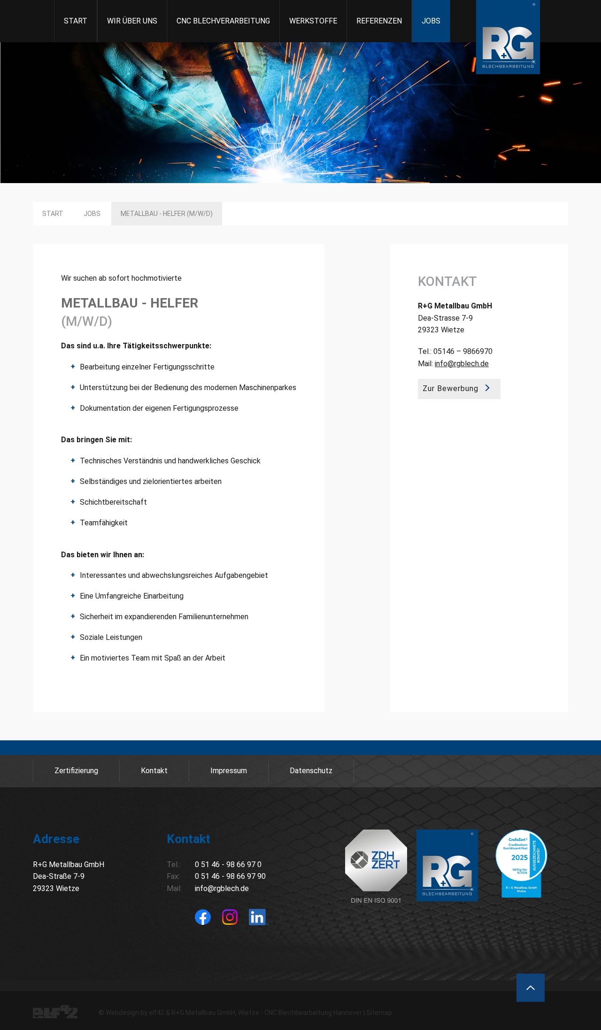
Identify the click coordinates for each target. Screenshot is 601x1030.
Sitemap (379, 1012)
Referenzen (379, 20)
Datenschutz (311, 770)
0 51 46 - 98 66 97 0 (228, 864)
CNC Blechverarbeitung (223, 20)
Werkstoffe (313, 20)
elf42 (156, 1012)
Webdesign (122, 1012)
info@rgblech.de (462, 363)
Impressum (228, 770)
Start (75, 20)
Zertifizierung (76, 770)
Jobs (431, 20)
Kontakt (154, 770)
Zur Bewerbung (450, 388)
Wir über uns (132, 20)
